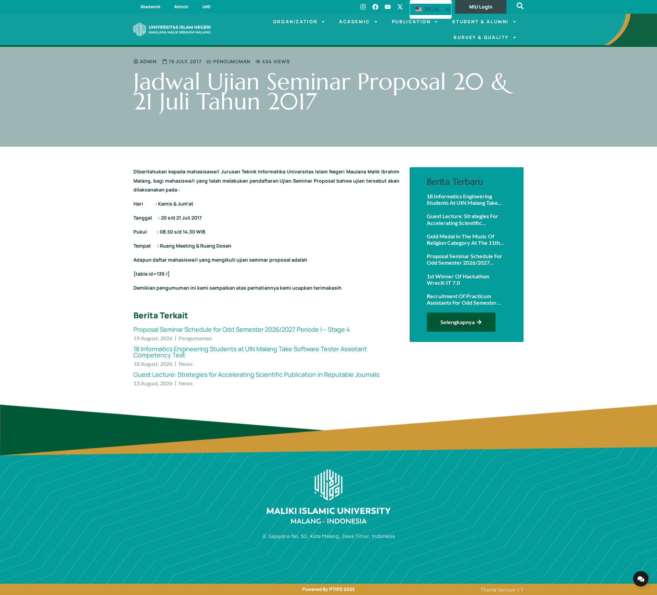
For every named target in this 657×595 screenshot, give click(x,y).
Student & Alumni (480, 21)
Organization (295, 21)
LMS (206, 7)
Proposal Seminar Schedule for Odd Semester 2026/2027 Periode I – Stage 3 (464, 259)
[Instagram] (363, 7)
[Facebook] (375, 7)
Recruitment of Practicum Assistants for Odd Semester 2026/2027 (462, 299)
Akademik (150, 7)
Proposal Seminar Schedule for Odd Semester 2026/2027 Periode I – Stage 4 (241, 329)
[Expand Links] (640, 578)
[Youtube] (388, 7)
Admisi (181, 7)
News (186, 363)
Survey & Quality (481, 37)
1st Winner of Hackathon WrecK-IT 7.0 (458, 279)
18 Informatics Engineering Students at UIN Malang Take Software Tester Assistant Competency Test (250, 352)
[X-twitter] (400, 7)
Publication (411, 21)
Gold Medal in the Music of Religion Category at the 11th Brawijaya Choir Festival (463, 239)
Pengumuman (231, 61)
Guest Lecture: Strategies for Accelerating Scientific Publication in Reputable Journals (256, 374)
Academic (354, 21)
